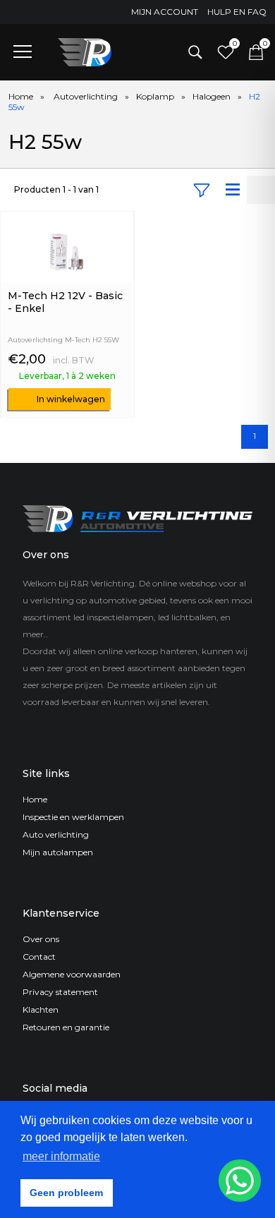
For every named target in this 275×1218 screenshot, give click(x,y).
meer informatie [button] (61, 1156)
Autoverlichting (86, 96)
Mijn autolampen (58, 852)
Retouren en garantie (66, 1027)
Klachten (41, 1009)
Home (20, 96)
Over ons (41, 939)
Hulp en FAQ (237, 11)
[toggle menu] (22, 50)
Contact (39, 956)
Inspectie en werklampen (73, 817)
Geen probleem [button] (66, 1192)
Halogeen (211, 96)
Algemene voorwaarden (72, 974)
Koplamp (155, 96)
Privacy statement (60, 992)
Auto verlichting (56, 834)
